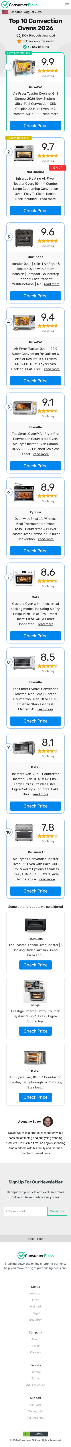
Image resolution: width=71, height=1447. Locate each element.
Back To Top (36, 1238)
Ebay (35, 1300)
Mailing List (35, 1411)
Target (35, 1313)
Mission (35, 1345)
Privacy (35, 1372)
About (35, 1339)
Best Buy (35, 1319)
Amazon (35, 1293)
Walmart (35, 1306)
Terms (35, 1378)
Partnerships (35, 1417)
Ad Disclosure (35, 1385)
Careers (35, 1352)
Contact (35, 1404)
